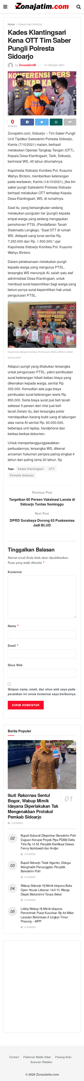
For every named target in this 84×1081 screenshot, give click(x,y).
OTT (51, 469)
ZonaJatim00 (27, 65)
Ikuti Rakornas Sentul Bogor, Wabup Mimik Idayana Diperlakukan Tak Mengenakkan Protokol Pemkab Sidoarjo (33, 806)
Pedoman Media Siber (37, 1057)
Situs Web (15, 665)
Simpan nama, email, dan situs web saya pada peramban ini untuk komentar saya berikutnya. (42, 691)
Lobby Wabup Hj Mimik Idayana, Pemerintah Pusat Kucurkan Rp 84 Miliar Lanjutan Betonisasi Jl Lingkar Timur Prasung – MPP (47, 915)
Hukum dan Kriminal (30, 24)
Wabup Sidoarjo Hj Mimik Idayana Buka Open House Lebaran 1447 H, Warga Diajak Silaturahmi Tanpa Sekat (46, 889)
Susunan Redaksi (41, 1062)
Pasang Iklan (63, 1057)
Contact (14, 1057)
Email (13, 645)
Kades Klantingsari (31, 469)
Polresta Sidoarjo (22, 475)
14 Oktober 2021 (54, 65)
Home (11, 24)
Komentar (15, 572)
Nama (13, 626)
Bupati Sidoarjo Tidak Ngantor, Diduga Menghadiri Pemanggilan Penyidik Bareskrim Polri (46, 866)
